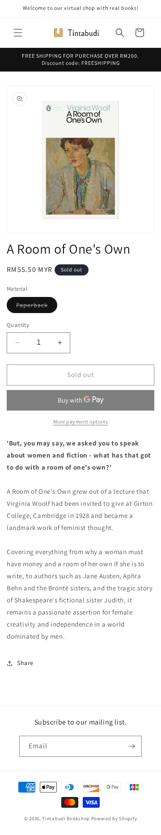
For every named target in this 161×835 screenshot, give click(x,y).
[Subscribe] (131, 746)
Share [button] (25, 663)
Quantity (18, 325)
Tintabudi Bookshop (66, 818)
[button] (18, 32)
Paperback (36, 307)
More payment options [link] (80, 421)
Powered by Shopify (114, 818)
